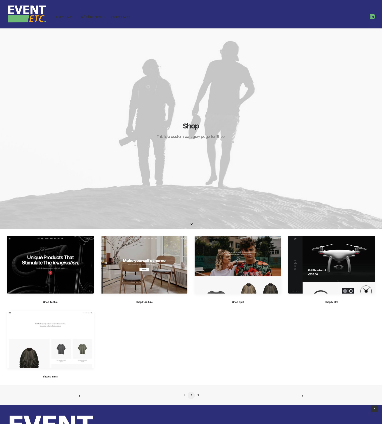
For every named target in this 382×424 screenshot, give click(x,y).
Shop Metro (331, 302)
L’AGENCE (65, 17)
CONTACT (121, 17)
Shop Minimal (50, 376)
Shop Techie (50, 302)
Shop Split (238, 302)
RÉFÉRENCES (93, 17)
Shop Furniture (144, 302)
